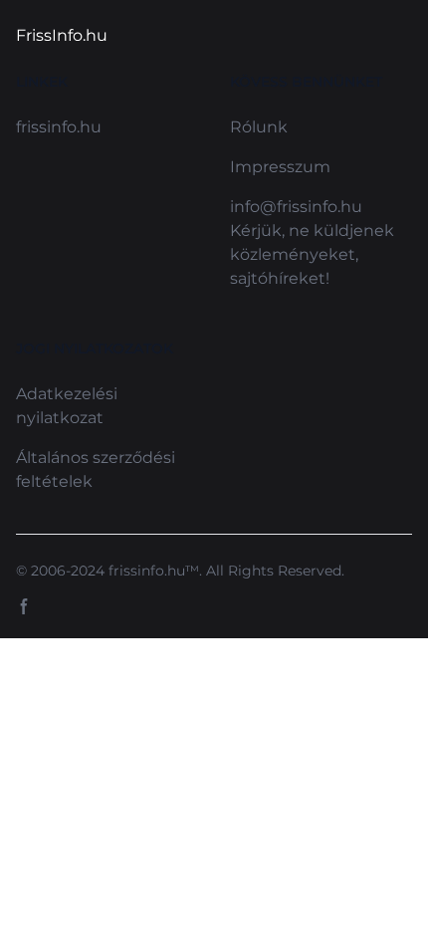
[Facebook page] (24, 606)
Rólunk (259, 126)
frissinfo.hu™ (153, 571)
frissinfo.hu (59, 126)
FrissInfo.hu (61, 35)
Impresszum (280, 166)
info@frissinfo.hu (296, 206)
